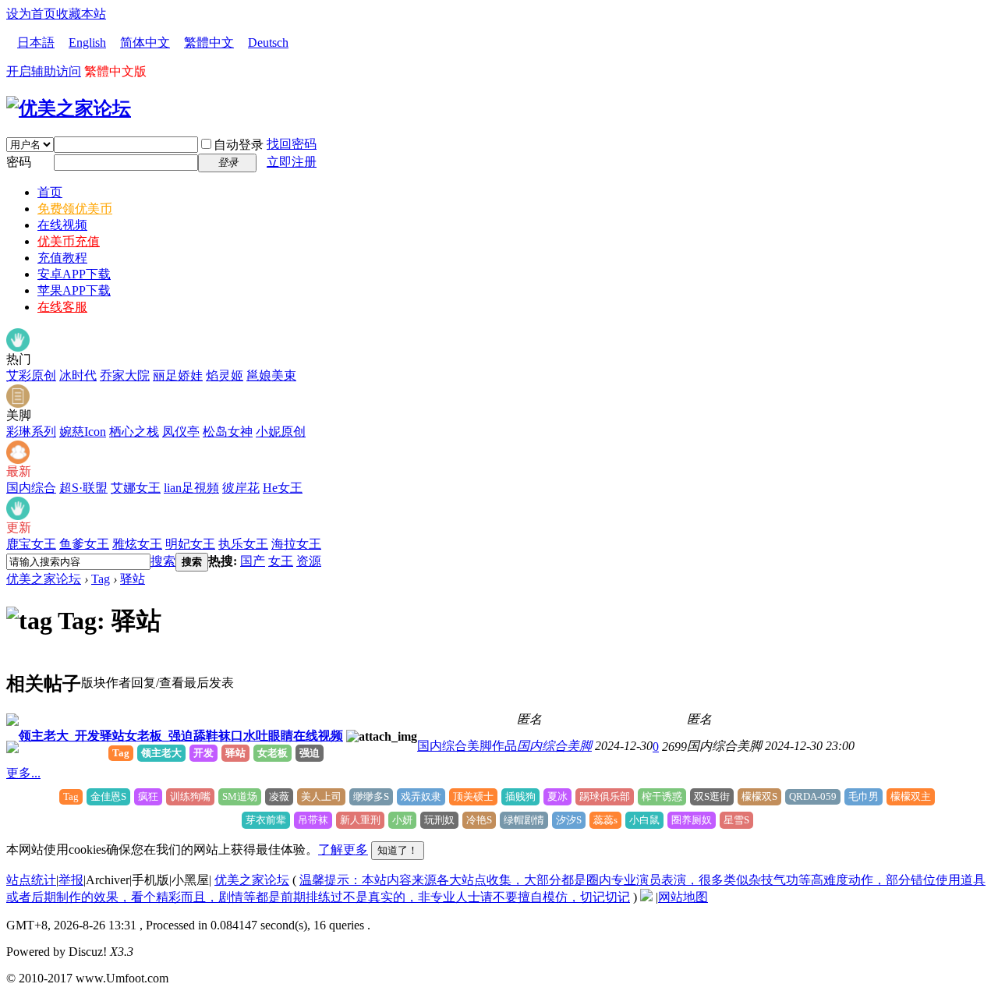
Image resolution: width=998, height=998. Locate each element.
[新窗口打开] (12, 721)
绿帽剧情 (524, 820)
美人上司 (321, 796)
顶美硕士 (473, 796)
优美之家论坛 (43, 579)
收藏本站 (81, 13)
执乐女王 (243, 543)
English (87, 42)
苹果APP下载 (74, 290)
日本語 (36, 42)
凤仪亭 (181, 431)
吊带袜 (313, 820)
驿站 (132, 579)
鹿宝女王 (31, 543)
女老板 (272, 753)
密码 (18, 161)
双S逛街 (712, 796)
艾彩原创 (31, 375)
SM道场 (239, 796)
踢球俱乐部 (604, 796)
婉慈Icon (82, 431)
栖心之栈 (134, 431)
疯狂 (148, 796)
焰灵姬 (224, 375)
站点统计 (31, 880)
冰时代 (78, 375)
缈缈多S (371, 796)
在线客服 (62, 306)
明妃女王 (190, 543)
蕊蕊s (605, 820)
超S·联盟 (83, 487)
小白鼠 (644, 820)
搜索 (162, 561)
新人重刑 (360, 820)
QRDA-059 (813, 796)
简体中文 (145, 42)
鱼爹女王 (84, 543)
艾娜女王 (136, 487)
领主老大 (161, 753)
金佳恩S (108, 796)
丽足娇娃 (178, 375)
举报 (70, 880)
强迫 (309, 753)
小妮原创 (281, 431)
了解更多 (343, 849)
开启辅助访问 (43, 71)
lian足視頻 (191, 487)
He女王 (283, 487)
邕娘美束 (271, 375)
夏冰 (557, 796)
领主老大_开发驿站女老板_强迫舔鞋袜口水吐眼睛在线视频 (181, 735)
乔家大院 (125, 375)
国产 (252, 561)
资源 (308, 561)
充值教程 (62, 257)
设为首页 (31, 13)
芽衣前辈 (266, 820)
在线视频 (62, 225)
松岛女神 (228, 431)
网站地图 (683, 897)
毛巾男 (863, 796)
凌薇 (279, 796)
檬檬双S (759, 796)
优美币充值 (68, 241)
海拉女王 (296, 543)
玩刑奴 (439, 820)
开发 (203, 753)
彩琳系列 (31, 431)
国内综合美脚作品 (467, 745)
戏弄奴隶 (421, 796)
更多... (23, 773)
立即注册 (292, 161)
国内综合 (31, 487)
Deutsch (268, 42)
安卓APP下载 (74, 274)
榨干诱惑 (662, 796)
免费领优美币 (74, 208)
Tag (100, 579)
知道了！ (397, 850)
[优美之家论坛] (68, 108)
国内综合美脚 (554, 745)
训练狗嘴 (190, 796)
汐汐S (569, 820)
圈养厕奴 (691, 820)
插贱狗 (520, 796)
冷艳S (479, 820)
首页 (49, 192)
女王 (280, 561)
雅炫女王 (137, 543)
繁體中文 (209, 42)
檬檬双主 (910, 796)
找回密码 (292, 143)
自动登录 (239, 144)
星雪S (736, 820)
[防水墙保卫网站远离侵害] (646, 897)
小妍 (402, 820)
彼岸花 (241, 487)
